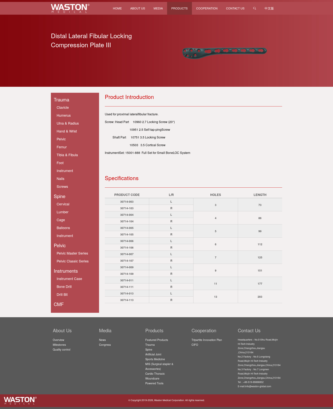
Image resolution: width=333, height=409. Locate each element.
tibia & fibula (67, 154)
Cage (61, 219)
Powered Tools (154, 383)
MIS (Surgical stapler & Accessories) (159, 366)
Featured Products (156, 340)
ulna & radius (68, 123)
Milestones (59, 345)
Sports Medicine (155, 359)
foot (60, 162)
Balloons (63, 227)
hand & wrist (67, 130)
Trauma (61, 99)
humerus (64, 115)
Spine (148, 349)
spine (59, 196)
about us (137, 8)
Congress (105, 345)
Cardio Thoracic (155, 373)
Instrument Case (69, 278)
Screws (62, 186)
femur (62, 146)
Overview (58, 340)
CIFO (195, 345)
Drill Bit (62, 294)
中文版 (269, 8)
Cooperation (207, 8)
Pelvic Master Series (72, 253)
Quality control (61, 349)
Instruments (66, 270)
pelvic (61, 138)
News (102, 340)
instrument (65, 170)
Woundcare (152, 378)
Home (117, 8)
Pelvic (60, 245)
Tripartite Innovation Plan (207, 340)
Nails (60, 178)
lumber (62, 211)
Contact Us (235, 8)
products (179, 8)
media (158, 8)
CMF (59, 304)
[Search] (254, 8)
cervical (63, 203)
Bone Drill (64, 286)
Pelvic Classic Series (73, 260)
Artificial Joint (153, 354)
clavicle (63, 107)
